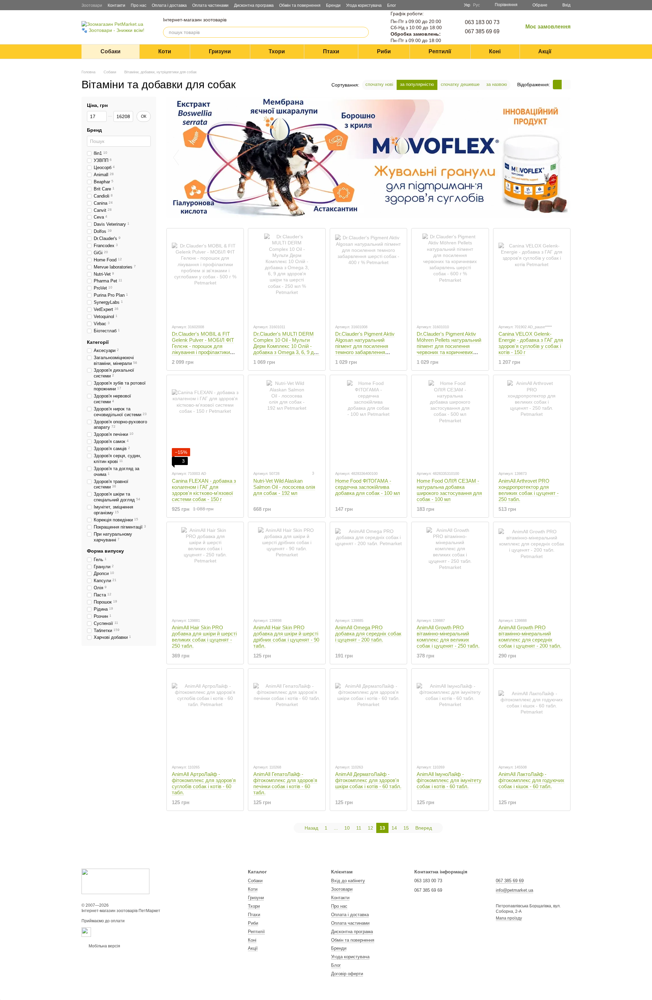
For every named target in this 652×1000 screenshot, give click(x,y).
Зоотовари (92, 5)
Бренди (333, 5)
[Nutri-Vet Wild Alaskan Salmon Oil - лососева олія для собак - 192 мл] (286, 422)
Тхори (277, 51)
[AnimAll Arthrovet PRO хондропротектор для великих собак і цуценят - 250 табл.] (532, 422)
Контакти (116, 5)
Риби (384, 51)
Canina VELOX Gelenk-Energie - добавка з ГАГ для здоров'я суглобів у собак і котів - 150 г (531, 343)
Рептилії (440, 51)
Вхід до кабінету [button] (348, 880)
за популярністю (417, 84)
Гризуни (220, 51)
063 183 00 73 (482, 22)
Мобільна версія (104, 946)
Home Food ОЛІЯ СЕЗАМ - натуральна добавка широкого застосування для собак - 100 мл (449, 490)
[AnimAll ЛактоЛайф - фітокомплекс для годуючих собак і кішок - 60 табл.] (532, 716)
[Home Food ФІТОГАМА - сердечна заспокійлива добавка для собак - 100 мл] (368, 422)
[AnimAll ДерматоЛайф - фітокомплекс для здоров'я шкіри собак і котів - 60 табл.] (368, 716)
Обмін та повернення (300, 5)
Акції (544, 51)
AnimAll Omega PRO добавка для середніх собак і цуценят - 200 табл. (368, 634)
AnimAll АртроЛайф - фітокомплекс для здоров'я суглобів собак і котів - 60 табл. (204, 783)
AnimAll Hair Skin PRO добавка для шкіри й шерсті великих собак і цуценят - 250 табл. (204, 637)
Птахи (331, 51)
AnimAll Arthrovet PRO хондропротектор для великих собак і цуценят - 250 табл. (529, 490)
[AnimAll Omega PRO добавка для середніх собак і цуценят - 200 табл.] (368, 569)
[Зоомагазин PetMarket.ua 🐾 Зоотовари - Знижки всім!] (115, 881)
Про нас (138, 5)
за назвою (496, 84)
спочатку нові (379, 84)
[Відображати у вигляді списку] (566, 84)
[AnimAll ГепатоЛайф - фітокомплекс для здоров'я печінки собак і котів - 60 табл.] (286, 716)
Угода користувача (364, 5)
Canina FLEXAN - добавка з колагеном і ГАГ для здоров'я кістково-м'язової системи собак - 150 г (204, 490)
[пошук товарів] (363, 32)
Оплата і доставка (169, 5)
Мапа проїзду (509, 918)
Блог (391, 5)
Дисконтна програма (254, 5)
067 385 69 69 (482, 31)
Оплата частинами (210, 5)
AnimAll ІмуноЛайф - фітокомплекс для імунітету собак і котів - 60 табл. (449, 780)
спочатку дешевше (460, 84)
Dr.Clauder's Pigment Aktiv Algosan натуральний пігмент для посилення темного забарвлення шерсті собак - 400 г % (365, 346)
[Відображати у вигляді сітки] (557, 84)
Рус (476, 5)
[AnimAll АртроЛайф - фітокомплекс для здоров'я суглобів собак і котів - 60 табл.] (205, 716)
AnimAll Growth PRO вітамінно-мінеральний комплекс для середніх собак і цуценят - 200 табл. (530, 637)
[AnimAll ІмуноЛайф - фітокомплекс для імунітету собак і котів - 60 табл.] (450, 716)
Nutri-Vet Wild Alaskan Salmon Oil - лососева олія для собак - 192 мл (284, 487)
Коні (495, 51)
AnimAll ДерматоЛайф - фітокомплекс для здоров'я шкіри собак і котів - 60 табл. (368, 780)
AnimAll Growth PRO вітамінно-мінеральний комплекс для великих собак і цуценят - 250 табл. (448, 637)
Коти (164, 51)
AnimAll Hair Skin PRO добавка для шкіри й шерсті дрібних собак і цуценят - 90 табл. (286, 637)
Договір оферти (347, 973)
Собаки (111, 51)
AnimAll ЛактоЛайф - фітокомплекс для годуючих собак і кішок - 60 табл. (531, 780)
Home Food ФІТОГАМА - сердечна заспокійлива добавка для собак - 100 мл (367, 487)
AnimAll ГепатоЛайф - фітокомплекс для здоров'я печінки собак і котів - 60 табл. (285, 783)
